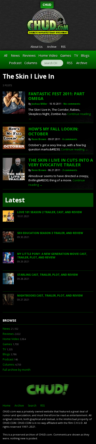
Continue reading (74, 149)
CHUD (47, 4)
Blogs (85, 55)
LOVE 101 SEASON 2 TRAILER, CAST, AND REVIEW (49, 212)
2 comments (69, 170)
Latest (15, 200)
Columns (30, 63)
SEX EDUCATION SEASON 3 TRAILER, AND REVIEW (50, 233)
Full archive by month (17, 370)
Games (65, 55)
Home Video (48, 55)
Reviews (29, 55)
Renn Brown (38, 139)
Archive (51, 47)
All (5, 55)
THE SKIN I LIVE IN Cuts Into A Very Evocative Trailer (60, 162)
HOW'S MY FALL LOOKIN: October (53, 131)
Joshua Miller (39, 103)
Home (6, 405)
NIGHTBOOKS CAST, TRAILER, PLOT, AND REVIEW (50, 295)
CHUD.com (48, 390)
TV (76, 55)
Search (32, 405)
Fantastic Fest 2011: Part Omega (56, 96)
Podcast (15, 63)
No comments (71, 103)
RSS (63, 47)
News (15, 55)
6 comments (69, 139)
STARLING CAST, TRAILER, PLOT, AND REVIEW (47, 275)
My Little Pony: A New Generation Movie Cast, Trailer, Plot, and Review (52, 255)
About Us (36, 47)
